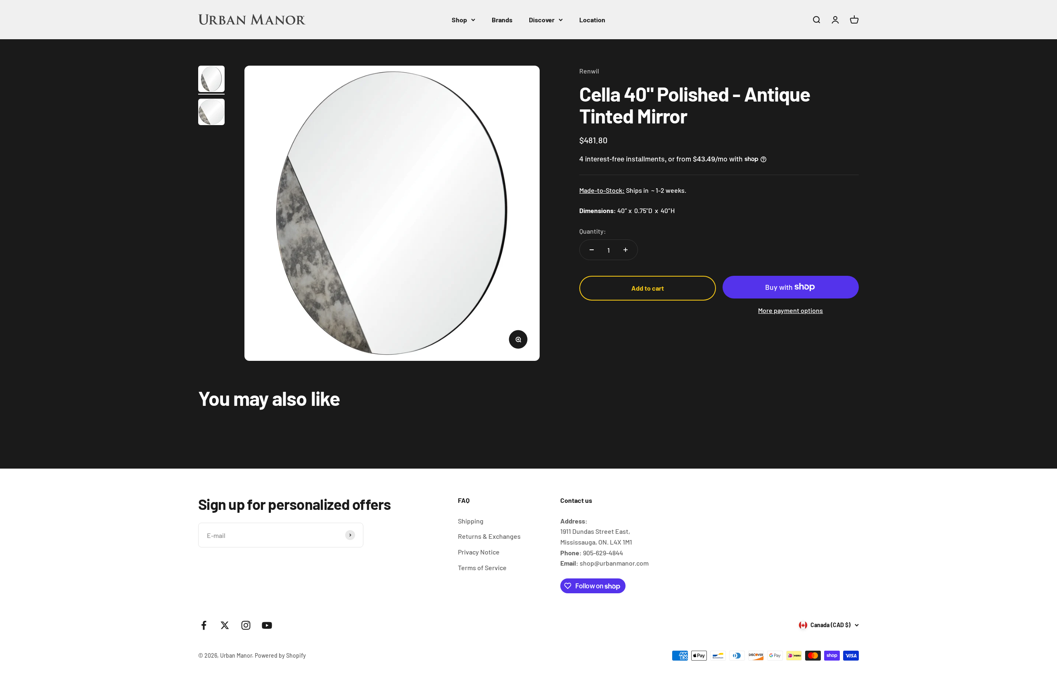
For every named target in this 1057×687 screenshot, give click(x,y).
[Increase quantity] (626, 250)
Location (592, 20)
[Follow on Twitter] (224, 625)
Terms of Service (482, 567)
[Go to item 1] (211, 80)
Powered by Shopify (280, 655)
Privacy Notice (479, 552)
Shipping (470, 521)
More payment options (790, 310)
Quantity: (592, 231)
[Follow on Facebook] (203, 625)
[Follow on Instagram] (245, 625)
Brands (502, 20)
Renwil (589, 71)
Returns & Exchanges (489, 536)
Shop (459, 20)
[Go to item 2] (211, 113)
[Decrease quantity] (592, 250)
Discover (542, 20)
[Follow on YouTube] (267, 625)
